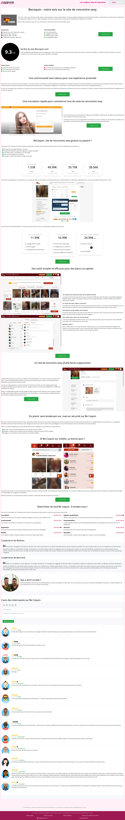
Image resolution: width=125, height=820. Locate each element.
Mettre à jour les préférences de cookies (90, 815)
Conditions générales (67, 815)
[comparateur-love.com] (7, 2)
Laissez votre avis (8, 621)
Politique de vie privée (48, 815)
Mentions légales (29, 815)
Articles (114, 2)
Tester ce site (105, 34)
